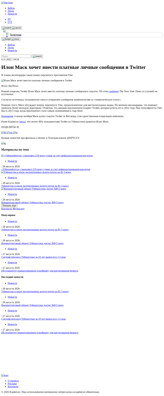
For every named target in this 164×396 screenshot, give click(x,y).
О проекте (13, 380)
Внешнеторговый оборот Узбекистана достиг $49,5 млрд (32, 202)
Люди (11, 11)
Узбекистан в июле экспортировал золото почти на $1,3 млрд (35, 186)
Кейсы (11, 8)
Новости (12, 13)
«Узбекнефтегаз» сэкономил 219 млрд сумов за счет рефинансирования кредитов (45, 169)
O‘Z (10, 22)
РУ (9, 19)
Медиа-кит (19, 208)
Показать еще (9, 205)
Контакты (6, 208)
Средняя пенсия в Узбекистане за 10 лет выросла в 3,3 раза (33, 257)
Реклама (12, 383)
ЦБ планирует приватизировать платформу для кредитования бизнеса (39, 270)
